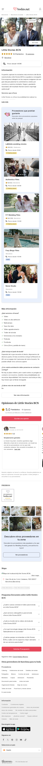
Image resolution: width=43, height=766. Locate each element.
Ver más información (21, 395)
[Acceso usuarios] (40, 9)
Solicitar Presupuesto (22, 649)
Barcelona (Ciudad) (17, 15)
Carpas (12, 678)
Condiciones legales (17, 704)
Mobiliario (5, 678)
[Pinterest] (12, 740)
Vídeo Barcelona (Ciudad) (21, 588)
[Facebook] (3, 740)
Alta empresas (6, 716)
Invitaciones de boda (16, 670)
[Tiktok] (25, 740)
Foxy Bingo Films (12, 250)
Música (13, 674)
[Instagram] (16, 740)
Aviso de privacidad (33, 707)
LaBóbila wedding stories (16, 144)
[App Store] (9, 731)
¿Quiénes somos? (19, 716)
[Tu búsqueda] (3, 20)
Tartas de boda (6, 688)
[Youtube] (21, 740)
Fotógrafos (5, 674)
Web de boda (14, 719)
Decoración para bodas (9, 681)
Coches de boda (23, 674)
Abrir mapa (35, 576)
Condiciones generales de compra (13, 707)
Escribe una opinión (21, 419)
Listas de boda (24, 681)
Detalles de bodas (32, 670)
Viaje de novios (22, 685)
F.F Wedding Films (13, 215)
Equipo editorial (32, 716)
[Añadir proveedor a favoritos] (39, 20)
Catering (4, 670)
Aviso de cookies (7, 710)
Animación (21, 678)
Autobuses (35, 674)
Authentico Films (12, 179)
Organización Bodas (8, 685)
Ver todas (35, 43)
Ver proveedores (21, 555)
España (8, 750)
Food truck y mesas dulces (22, 688)
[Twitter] (8, 740)
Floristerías (30, 678)
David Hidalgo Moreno (20, 657)
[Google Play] (23, 731)
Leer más (5, 102)
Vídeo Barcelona (7, 588)
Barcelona (5, 15)
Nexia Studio (11, 286)
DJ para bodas (6, 692)
